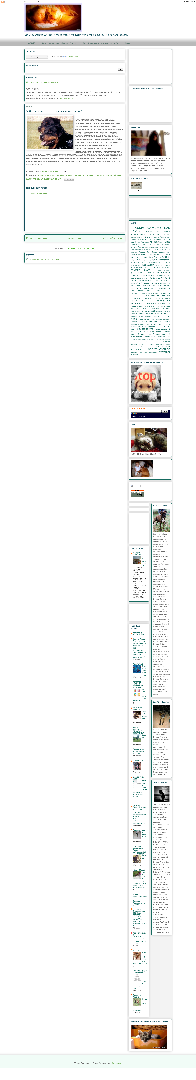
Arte (127, 43)
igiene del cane (114, 174)
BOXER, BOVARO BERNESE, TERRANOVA (138, 730)
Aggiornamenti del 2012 (139, 752)
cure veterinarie (142, 288)
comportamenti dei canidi (70, 174)
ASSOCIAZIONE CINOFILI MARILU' (150, 269)
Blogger (116, 1063)
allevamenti (148, 264)
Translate (72, 56)
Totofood (142, 349)
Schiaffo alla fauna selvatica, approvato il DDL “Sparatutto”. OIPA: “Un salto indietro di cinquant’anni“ (139, 649)
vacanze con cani (139, 352)
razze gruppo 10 (163, 329)
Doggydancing (145, 293)
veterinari (164, 351)
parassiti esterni (137, 316)
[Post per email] (64, 171)
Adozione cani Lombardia (158, 244)
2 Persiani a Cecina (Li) (144, 561)
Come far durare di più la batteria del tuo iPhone (139, 940)
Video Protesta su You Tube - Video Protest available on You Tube (140, 921)
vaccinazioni (153, 352)
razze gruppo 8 (162, 334)
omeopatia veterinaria (139, 314)
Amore (167, 265)
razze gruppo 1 (147, 328)
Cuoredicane (138, 760)
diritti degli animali (149, 290)
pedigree (149, 324)
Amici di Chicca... (139, 639)
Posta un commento (39, 193)
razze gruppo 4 (156, 332)
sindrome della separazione (142, 344)
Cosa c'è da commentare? (152, 286)
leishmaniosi (144, 308)
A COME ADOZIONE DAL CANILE (150, 229)
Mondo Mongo (139, 870)
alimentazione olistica (159, 262)
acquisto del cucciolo (158, 232)
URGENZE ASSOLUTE (158, 349)
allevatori (159, 265)
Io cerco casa (139, 830)
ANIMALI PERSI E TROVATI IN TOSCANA (138, 685)
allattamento (135, 265)
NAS (168, 311)
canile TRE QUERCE (151, 278)
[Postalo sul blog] (67, 179)
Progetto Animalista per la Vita (139, 903)
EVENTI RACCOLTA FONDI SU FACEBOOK (147, 298)
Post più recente (37, 238)
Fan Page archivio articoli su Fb (100, 43)
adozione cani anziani (150, 237)
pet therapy (158, 324)
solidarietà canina (163, 344)
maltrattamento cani (139, 311)
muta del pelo (161, 311)
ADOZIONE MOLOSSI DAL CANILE (150, 258)
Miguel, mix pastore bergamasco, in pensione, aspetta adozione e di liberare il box (139, 816)
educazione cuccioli (95, 174)
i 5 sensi (160, 301)
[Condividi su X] (69, 179)
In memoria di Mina (144, 835)
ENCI (168, 296)
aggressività (164, 260)
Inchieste (141, 303)
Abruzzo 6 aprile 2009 (138, 634)
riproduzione (147, 342)
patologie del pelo (146, 319)
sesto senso (157, 342)
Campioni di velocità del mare (144, 670)
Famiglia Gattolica (137, 553)
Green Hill (145, 301)
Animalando (138, 664)
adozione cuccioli (145, 254)
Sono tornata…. (144, 737)
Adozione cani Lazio (160, 241)
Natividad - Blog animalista (140, 896)
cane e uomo (136, 278)
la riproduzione (34, 178)
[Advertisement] (75, 215)
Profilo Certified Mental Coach (59, 43)
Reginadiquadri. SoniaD (138, 339)
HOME (31, 43)
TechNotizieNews (139, 934)
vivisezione (134, 355)
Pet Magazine (67, 98)
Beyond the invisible (137, 708)
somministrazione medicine (141, 347)
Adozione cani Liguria (138, 245)
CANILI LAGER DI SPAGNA (150, 280)
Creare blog (138, 749)
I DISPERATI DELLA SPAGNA (139, 807)
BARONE (144, 857)
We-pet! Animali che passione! (140, 971)
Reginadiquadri (164, 337)
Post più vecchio (113, 238)
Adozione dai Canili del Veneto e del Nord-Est (150, 255)
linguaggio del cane (161, 308)
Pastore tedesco (152, 316)
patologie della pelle (159, 321)
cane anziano (164, 275)
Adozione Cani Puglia (150, 250)
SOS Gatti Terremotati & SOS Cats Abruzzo (139, 912)
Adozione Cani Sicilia (148, 252)
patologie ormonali (138, 324)
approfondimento (47, 174)
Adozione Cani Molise (156, 247)
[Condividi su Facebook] (71, 179)
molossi (151, 310)
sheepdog (166, 342)
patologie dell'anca (163, 319)
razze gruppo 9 (137, 336)
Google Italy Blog (138, 778)
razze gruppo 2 (52, 178)
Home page (75, 238)
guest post (153, 301)
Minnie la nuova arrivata (144, 716)
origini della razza (159, 313)
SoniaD (154, 347)
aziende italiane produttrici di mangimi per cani (150, 273)
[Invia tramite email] (65, 179)
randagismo (153, 326)
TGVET (136, 950)
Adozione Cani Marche (139, 247)
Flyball (138, 301)
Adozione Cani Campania (149, 239)
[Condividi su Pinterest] (73, 179)
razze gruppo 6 (147, 334)
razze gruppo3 (151, 336)
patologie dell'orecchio (139, 322)
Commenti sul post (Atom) (80, 248)
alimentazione (138, 262)
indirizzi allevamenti (156, 303)
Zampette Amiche (137, 996)
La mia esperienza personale (150, 304)
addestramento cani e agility (146, 234)
